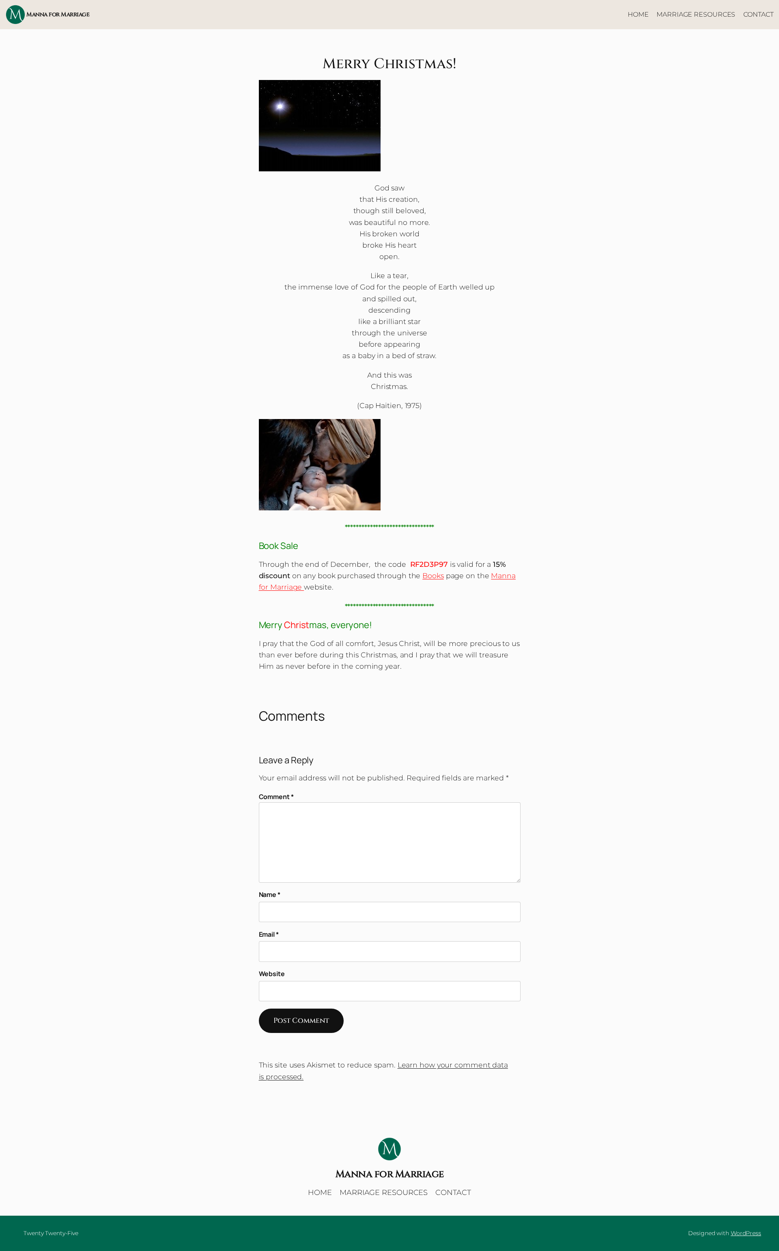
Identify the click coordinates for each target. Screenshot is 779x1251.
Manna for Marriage (57, 14)
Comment (276, 796)
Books (433, 575)
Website (272, 973)
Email (269, 934)
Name (269, 894)
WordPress (746, 1233)
